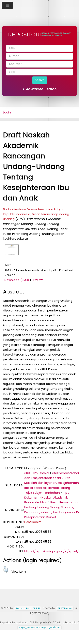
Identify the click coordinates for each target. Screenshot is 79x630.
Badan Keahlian (35, 502)
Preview (37, 280)
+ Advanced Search (39, 89)
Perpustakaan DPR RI (28, 608)
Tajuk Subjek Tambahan (42, 493)
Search (39, 80)
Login (7, 112)
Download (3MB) (16, 280)
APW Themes (65, 608)
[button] (5, 569)
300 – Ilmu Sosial (36, 473)
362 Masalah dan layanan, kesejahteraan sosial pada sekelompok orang (51, 483)
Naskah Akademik (55, 498)
